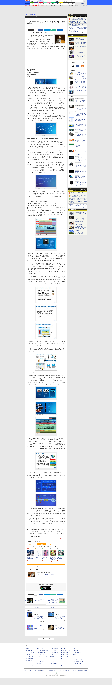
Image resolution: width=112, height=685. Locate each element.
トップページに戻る (46, 638)
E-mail (41, 566)
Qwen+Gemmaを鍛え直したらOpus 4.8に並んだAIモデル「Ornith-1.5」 (80, 153)
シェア (41, 594)
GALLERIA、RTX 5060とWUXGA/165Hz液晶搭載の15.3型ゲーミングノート (80, 178)
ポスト (32, 594)
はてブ (48, 594)
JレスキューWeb (65, 654)
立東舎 (52, 654)
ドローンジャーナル (29, 656)
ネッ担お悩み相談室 (29, 658)
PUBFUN (74, 654)
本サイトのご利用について (29, 670)
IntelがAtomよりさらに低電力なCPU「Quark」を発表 (60, 617)
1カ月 (85, 16)
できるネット (28, 663)
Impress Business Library (41, 652)
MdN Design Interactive (66, 661)
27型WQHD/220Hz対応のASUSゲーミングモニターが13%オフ (80, 78)
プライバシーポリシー (60, 670)
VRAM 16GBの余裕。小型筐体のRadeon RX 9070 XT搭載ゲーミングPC (80, 166)
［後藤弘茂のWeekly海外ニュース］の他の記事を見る (46, 607)
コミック (60, 544)
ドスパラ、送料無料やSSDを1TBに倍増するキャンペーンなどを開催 (80, 125)
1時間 (70, 16)
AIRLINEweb (64, 648)
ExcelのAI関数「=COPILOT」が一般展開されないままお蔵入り (80, 147)
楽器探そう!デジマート (55, 650)
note (54, 594)
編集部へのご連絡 (52, 670)
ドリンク (51, 544)
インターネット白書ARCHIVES (31, 665)
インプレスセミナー (40, 654)
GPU (69, 5)
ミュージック (41, 544)
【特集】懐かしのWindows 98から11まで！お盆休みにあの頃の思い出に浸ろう (80, 232)
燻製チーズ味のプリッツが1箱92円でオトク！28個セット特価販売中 (80, 73)
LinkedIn (60, 594)
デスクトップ (41, 538)
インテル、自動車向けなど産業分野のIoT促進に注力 (39, 627)
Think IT (27, 648)
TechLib (63, 665)
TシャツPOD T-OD (54, 652)
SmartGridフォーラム (40, 648)
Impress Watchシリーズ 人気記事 (78, 189)
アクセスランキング (75, 14)
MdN (62, 658)
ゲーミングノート (63, 5)
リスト (36, 594)
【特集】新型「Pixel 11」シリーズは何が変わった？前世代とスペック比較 (80, 223)
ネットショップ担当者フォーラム (43, 650)
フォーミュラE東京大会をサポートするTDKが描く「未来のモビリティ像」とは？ (80, 56)
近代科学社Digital (54, 663)
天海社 (75, 648)
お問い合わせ (37, 670)
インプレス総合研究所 (30, 652)
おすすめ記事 (74, 209)
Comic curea (76, 650)
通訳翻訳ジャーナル (65, 652)
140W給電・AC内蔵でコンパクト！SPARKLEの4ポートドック (80, 135)
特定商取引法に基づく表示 (83, 670)
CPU (72, 5)
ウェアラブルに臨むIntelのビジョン (45, 574)
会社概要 (67, 670)
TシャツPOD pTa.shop (78, 659)
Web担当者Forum (29, 650)
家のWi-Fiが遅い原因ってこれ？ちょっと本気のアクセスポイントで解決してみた (80, 108)
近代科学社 (52, 661)
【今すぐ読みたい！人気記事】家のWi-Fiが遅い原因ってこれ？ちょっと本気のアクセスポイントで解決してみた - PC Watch (78, 28)
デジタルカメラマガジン (30, 661)
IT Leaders (28, 654)
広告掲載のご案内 (44, 670)
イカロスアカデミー (65, 656)
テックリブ (63, 663)
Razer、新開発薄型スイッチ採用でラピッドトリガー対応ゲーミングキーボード (80, 159)
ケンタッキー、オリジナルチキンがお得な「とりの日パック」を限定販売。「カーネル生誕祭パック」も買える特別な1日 (78, 199)
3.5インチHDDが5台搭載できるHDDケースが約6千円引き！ (80, 83)
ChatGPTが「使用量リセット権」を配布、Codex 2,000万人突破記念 (80, 114)
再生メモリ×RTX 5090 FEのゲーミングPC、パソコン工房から (80, 184)
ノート (31, 538)
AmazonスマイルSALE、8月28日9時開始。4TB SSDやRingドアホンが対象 (80, 140)
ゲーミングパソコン (54, 5)
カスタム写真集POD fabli (78, 661)
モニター (47, 5)
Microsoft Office (77, 5)
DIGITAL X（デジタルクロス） (42, 656)
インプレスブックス (40, 661)
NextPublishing (39, 663)
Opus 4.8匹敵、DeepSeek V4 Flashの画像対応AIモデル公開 (80, 121)
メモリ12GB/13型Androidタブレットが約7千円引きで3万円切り (80, 92)
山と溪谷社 (52, 656)
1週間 (80, 16)
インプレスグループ (73, 670)
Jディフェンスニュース (66, 650)
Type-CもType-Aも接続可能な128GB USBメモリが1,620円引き (80, 87)
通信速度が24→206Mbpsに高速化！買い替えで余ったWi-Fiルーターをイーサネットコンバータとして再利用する (78, 22)
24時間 (75, 16)
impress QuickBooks (77, 652)
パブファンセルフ (77, 656)
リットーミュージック (55, 648)
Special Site (73, 35)
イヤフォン (31, 544)
